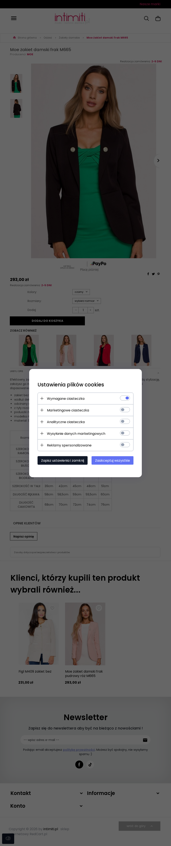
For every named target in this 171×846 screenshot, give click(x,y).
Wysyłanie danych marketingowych (76, 433)
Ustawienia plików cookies (71, 384)
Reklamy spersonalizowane (69, 445)
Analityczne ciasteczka (66, 421)
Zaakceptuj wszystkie (112, 460)
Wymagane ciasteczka (65, 398)
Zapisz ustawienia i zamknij (62, 460)
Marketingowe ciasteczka (68, 410)
